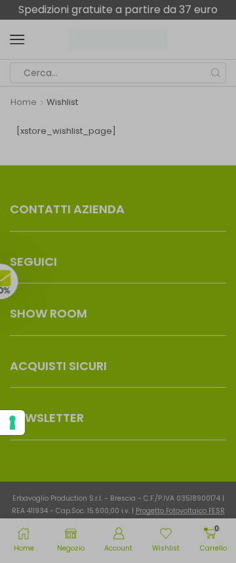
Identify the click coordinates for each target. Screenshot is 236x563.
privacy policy (200, 353)
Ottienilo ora (172, 418)
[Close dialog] (216, 189)
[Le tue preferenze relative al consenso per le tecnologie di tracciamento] (12, 422)
